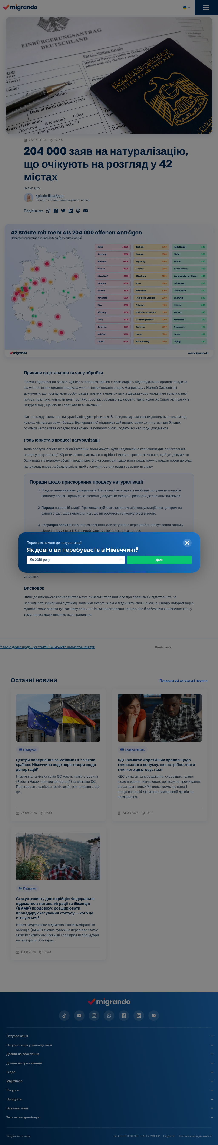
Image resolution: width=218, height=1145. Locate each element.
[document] (109, 572)
